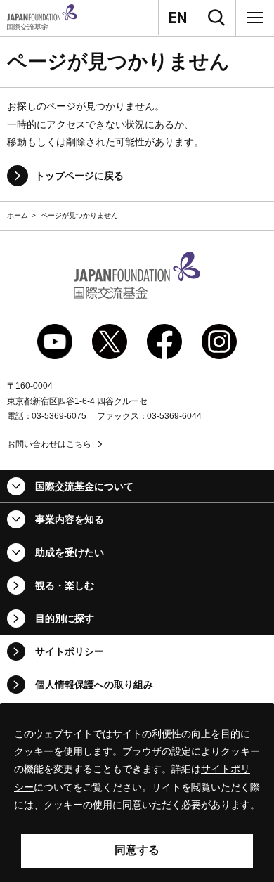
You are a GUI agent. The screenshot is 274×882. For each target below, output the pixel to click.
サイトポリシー (69, 651)
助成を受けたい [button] (69, 552)
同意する (137, 850)
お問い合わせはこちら (49, 444)
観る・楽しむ (64, 585)
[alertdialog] (137, 793)
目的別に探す (64, 618)
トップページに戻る (79, 175)
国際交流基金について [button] (84, 486)
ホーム (17, 215)
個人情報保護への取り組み (94, 684)
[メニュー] (255, 17)
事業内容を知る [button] (69, 519)
